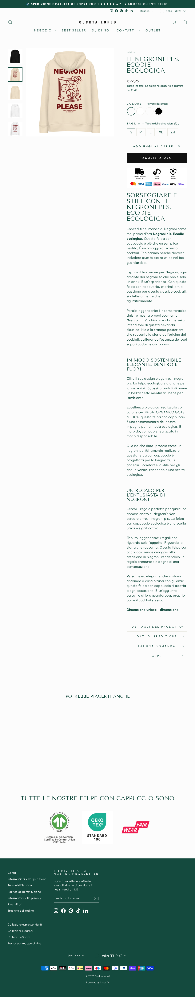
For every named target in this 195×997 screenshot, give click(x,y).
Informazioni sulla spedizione (27, 879)
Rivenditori (15, 904)
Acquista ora (156, 158)
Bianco (140, 111)
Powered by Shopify (97, 982)
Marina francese (149, 111)
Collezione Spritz (19, 937)
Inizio (130, 52)
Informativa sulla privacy (24, 898)
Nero (158, 111)
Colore (147, 103)
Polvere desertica (131, 111)
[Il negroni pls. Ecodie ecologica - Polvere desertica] (21, 768)
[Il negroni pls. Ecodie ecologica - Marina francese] (31, 768)
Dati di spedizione (157, 636)
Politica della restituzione (24, 892)
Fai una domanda (157, 646)
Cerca (12, 872)
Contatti (127, 30)
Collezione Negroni (20, 931)
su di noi (101, 30)
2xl (172, 132)
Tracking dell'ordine (21, 910)
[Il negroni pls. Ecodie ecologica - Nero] (36, 768)
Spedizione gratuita (158, 85)
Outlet (153, 30)
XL (161, 132)
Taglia (150, 123)
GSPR (157, 656)
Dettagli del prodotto (157, 626)
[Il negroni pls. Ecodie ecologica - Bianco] (26, 768)
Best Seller (74, 30)
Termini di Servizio (20, 885)
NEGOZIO (43, 30)
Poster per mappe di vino (24, 943)
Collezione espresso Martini (26, 924)
